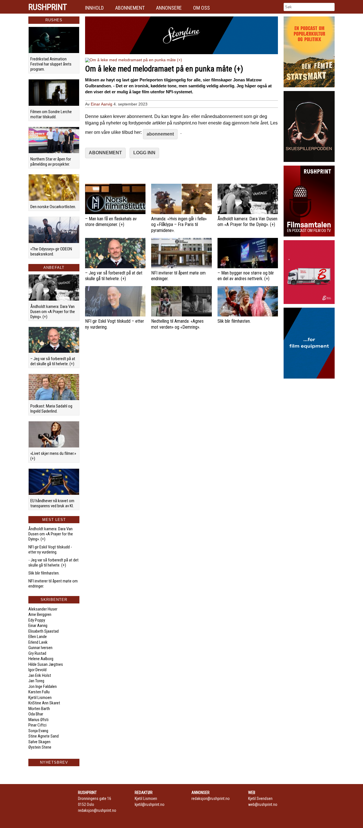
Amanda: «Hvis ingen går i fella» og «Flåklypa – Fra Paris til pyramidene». (179, 224)
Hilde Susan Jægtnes (45, 664)
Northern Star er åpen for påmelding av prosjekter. (50, 162)
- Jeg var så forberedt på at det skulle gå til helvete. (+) (53, 562)
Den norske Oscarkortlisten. (53, 206)
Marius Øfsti (38, 719)
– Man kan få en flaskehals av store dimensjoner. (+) (111, 221)
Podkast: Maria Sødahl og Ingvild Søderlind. (51, 409)
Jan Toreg (36, 680)
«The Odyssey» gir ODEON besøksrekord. (51, 251)
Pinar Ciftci (37, 725)
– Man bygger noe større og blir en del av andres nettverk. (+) (246, 276)
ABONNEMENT (105, 152)
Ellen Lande (37, 636)
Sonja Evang (38, 730)
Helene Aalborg (40, 658)
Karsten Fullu (39, 691)
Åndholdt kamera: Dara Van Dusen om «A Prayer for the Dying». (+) (52, 311)
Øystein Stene (39, 747)
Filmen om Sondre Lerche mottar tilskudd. (51, 114)
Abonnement (130, 8)
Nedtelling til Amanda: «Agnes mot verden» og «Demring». (177, 324)
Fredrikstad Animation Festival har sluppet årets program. (50, 64)
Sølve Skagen (39, 741)
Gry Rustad (37, 653)
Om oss (201, 8)
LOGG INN (144, 152)
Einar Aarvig (37, 625)
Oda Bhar (35, 714)
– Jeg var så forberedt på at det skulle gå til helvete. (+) (52, 361)
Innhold (94, 8)
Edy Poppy (36, 620)
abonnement (160, 134)
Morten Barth (39, 708)
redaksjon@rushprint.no (97, 810)
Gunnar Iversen (40, 647)
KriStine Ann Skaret (44, 703)
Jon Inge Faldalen (42, 686)
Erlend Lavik (38, 642)
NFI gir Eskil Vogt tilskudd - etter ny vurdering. (50, 549)
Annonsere (169, 8)
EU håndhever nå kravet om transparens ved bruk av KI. (52, 503)
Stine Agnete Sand (43, 736)
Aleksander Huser (42, 609)
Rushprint (47, 7)
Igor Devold (37, 669)
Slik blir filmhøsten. (44, 573)
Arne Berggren (39, 614)
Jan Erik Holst (39, 675)
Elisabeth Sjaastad (43, 631)
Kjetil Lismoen (40, 697)
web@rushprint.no (262, 804)
